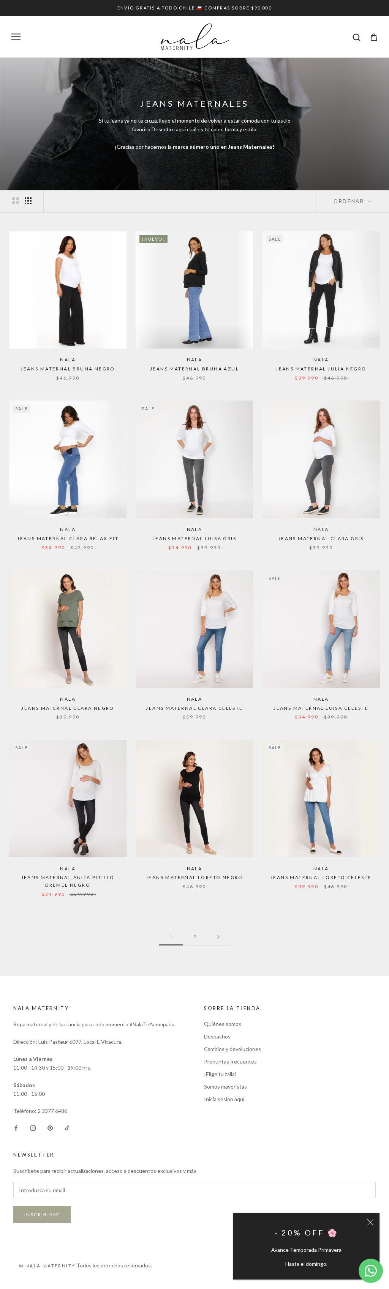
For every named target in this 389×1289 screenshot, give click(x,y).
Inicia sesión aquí (224, 1099)
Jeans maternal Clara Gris (321, 538)
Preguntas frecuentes (230, 1061)
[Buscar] (357, 37)
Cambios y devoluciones (232, 1049)
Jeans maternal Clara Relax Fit (68, 538)
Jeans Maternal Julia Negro (321, 369)
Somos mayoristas (225, 1086)
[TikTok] (67, 1127)
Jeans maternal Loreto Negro (194, 877)
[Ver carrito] (374, 36)
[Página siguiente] (218, 936)
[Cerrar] (370, 1222)
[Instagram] (33, 1127)
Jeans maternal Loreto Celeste (321, 877)
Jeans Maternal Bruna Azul (194, 369)
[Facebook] (16, 1127)
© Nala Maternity (47, 1266)
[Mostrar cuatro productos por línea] (28, 200)
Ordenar (350, 201)
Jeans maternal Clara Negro (67, 708)
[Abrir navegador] (16, 36)
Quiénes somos (222, 1024)
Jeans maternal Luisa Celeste (321, 708)
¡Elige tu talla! (220, 1074)
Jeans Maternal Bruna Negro (68, 369)
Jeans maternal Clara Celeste (194, 708)
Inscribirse (42, 1214)
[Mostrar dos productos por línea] (15, 200)
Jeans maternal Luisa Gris (194, 538)
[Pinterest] (50, 1127)
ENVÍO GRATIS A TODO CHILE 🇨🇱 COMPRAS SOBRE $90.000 (194, 7)
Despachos (217, 1036)
